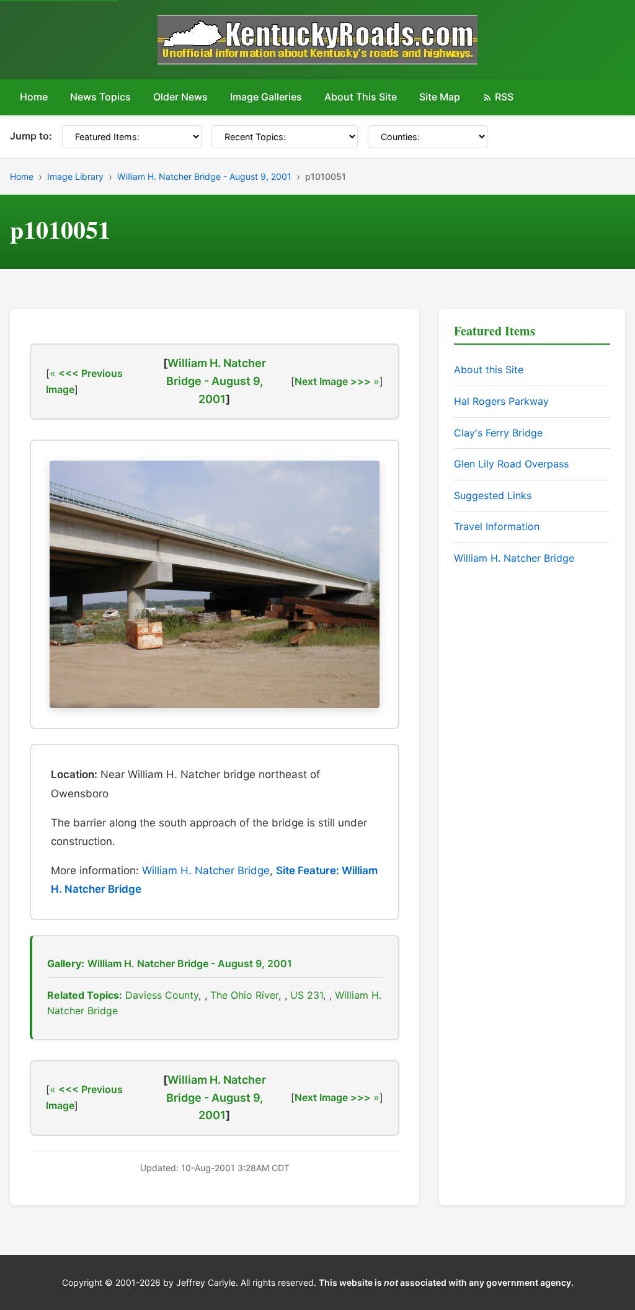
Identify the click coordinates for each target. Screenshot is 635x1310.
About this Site (488, 369)
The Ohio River (244, 995)
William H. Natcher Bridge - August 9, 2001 (204, 176)
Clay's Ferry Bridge (498, 433)
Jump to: (31, 136)
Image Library (75, 176)
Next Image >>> (333, 381)
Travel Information (497, 526)
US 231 (306, 995)
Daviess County (161, 995)
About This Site (360, 97)
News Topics (100, 97)
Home (34, 97)
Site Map (439, 97)
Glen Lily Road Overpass (511, 464)
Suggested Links (492, 495)
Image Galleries (266, 97)
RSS (504, 97)
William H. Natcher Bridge (206, 870)
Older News (180, 97)
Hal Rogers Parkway (501, 401)
